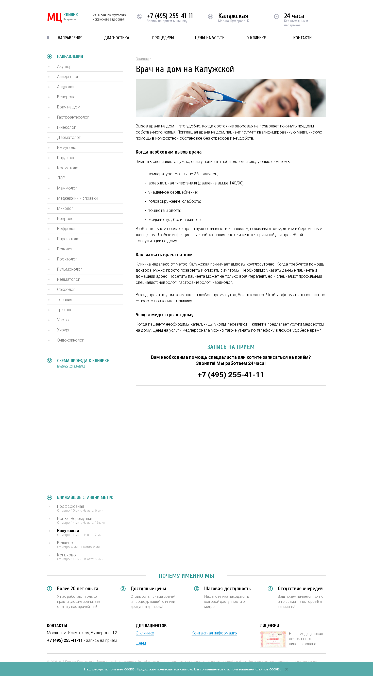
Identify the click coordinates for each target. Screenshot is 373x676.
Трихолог (65, 309)
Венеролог (67, 97)
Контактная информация (214, 633)
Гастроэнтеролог (73, 117)
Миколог (65, 208)
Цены (141, 643)
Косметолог (68, 167)
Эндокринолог (70, 340)
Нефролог (66, 228)
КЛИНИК (62, 18)
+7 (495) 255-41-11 (170, 16)
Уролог (64, 319)
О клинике (256, 38)
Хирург (63, 330)
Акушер (64, 66)
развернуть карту (71, 365)
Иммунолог (67, 147)
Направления (70, 38)
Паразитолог (69, 238)
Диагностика (116, 38)
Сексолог (66, 289)
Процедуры (163, 38)
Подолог (65, 249)
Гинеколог (66, 127)
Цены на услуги (210, 38)
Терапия (64, 299)
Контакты (302, 38)
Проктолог (67, 259)
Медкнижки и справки (77, 198)
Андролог (66, 86)
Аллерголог (68, 76)
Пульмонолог (69, 269)
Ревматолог (68, 279)
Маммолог (67, 188)
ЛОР (61, 178)
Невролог (66, 218)
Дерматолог (69, 137)
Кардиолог (67, 157)
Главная (142, 59)
